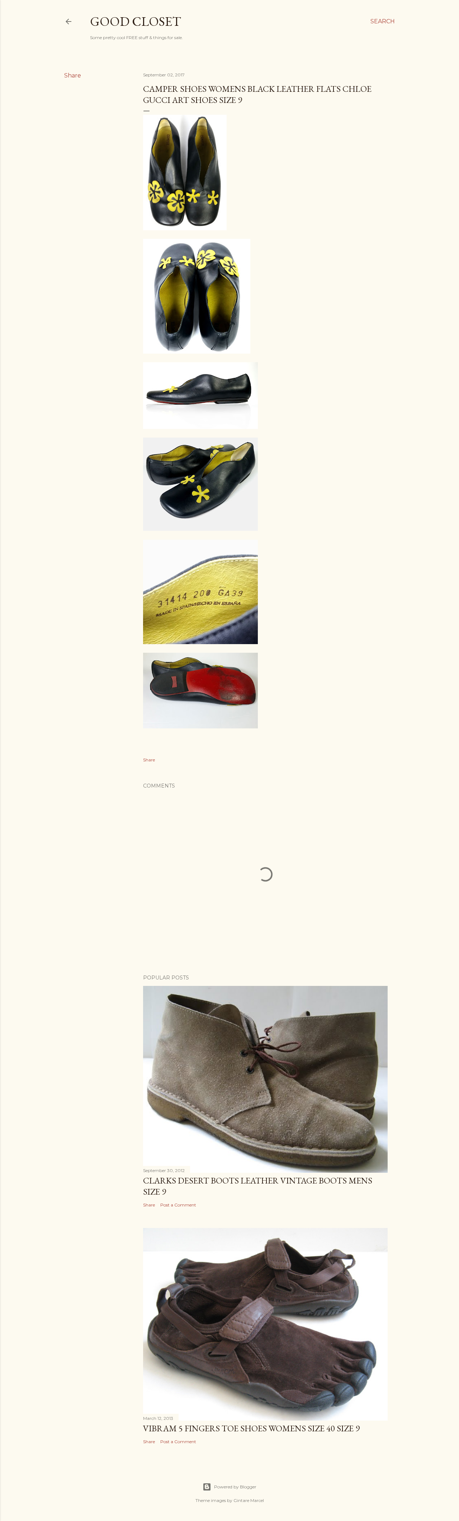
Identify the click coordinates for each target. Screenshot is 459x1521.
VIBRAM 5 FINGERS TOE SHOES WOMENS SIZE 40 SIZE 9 (251, 1428)
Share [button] (72, 75)
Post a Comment (178, 1205)
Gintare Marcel (248, 1500)
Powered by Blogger (235, 1486)
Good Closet (135, 21)
